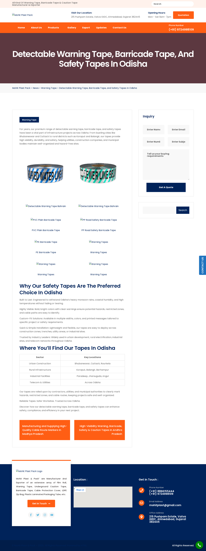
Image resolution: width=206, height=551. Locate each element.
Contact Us (119, 27)
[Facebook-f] (31, 515)
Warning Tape (29, 119)
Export (86, 27)
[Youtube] (52, 515)
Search (183, 210)
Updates (101, 27)
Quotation (183, 15)
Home (21, 27)
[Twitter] (38, 515)
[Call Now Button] (199, 545)
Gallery (71, 27)
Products (53, 27)
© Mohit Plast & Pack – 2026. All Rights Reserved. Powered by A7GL (49, 545)
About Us (36, 27)
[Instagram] (45, 515)
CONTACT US (202, 265)
